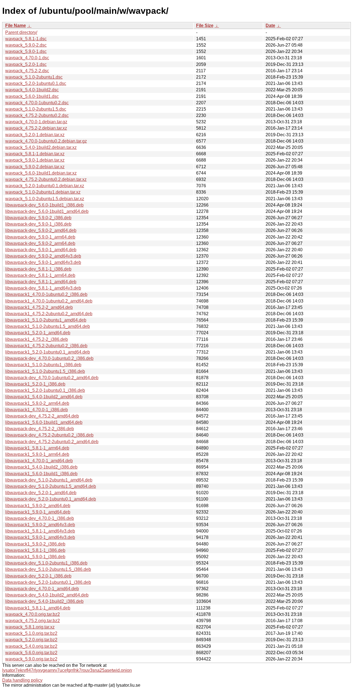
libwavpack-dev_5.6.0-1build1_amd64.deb (47, 211)
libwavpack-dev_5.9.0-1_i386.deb (38, 224)
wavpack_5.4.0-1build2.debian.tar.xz (41, 147)
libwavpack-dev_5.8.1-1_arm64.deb (40, 275)
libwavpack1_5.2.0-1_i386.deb (35, 384)
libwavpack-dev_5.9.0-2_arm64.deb (40, 243)
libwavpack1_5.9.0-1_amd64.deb (37, 512)
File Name (15, 25)
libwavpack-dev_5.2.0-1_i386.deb (38, 576)
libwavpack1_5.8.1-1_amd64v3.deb (40, 531)
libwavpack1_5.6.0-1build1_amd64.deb (43, 422)
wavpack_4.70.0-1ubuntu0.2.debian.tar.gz (46, 141)
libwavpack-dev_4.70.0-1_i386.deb (39, 518)
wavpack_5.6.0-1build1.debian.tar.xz (41, 173)
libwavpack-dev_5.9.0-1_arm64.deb (40, 237)
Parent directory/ (21, 32)
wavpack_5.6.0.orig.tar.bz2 (31, 652)
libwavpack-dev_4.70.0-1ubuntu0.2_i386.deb (49, 358)
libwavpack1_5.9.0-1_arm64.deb (37, 454)
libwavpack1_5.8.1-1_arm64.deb (37, 448)
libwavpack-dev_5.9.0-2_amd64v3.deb (43, 256)
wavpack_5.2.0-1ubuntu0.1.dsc (35, 83)
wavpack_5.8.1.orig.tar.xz (30, 627)
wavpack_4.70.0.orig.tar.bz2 (32, 614)
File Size (204, 25)
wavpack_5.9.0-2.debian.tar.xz (35, 166)
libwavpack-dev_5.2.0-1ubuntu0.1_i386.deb (48, 582)
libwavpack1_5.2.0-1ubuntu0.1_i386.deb (45, 390)
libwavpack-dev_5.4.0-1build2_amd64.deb (47, 595)
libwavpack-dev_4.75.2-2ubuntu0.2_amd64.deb (51, 441)
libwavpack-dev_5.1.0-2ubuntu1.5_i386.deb (48, 569)
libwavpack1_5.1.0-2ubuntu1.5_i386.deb (45, 371)
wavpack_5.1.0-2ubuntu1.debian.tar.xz (43, 192)
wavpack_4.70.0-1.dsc (27, 57)
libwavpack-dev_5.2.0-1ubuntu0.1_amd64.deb (50, 499)
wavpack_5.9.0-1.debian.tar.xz (35, 160)
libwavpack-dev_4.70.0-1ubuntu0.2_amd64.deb (51, 377)
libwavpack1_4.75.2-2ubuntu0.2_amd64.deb (48, 313)
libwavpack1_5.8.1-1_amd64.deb (37, 608)
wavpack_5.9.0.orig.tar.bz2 (31, 659)
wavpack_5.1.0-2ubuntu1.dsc (34, 77)
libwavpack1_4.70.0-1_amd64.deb (39, 460)
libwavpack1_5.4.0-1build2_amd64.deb (43, 396)
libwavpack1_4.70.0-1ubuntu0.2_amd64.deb (48, 301)
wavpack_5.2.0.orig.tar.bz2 (31, 639)
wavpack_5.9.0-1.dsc (26, 51)
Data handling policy (22, 680)
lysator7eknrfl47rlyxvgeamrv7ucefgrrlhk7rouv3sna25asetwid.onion (67, 670)
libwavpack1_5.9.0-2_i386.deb (35, 544)
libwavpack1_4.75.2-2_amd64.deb (39, 307)
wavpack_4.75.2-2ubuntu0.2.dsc (37, 115)
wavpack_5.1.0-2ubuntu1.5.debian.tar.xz (44, 198)
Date (270, 25)
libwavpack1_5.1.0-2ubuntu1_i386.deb (43, 364)
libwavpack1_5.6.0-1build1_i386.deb (41, 473)
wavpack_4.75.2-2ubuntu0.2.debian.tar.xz (46, 179)
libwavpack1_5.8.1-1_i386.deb (35, 550)
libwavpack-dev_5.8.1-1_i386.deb (38, 269)
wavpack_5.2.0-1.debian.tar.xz (35, 134)
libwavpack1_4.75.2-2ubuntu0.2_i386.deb (46, 345)
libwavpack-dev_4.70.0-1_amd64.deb (42, 588)
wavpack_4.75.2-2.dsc (27, 70)
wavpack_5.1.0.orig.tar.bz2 (31, 633)
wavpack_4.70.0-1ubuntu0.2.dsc (37, 102)
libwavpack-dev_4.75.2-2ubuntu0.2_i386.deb (49, 435)
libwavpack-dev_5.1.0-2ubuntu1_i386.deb (46, 563)
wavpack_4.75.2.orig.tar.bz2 (32, 620)
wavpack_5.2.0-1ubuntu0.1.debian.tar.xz (44, 185)
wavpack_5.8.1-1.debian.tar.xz (35, 153)
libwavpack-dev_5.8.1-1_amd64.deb (40, 281)
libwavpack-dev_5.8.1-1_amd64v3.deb (43, 288)
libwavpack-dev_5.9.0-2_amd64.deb (40, 230)
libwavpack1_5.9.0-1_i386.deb (35, 556)
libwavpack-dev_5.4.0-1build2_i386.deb (44, 601)
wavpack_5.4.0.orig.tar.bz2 (31, 646)
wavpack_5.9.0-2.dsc (26, 45)
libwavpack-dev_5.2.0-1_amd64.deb (40, 492)
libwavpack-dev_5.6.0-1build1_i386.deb (44, 205)
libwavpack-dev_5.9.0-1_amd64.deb (40, 249)
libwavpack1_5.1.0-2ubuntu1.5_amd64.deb (47, 326)
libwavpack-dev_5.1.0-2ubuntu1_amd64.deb (48, 480)
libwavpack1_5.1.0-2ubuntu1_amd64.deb (45, 320)
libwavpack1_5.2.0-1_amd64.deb (37, 332)
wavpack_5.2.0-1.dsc (26, 64)
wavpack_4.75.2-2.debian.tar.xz (36, 128)
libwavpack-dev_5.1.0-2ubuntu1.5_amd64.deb (50, 486)
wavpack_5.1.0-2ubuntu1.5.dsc (35, 109)
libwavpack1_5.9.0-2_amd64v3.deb (40, 524)
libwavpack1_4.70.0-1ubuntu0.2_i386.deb (46, 294)
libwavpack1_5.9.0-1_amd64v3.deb (40, 537)
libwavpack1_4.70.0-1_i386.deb (36, 409)
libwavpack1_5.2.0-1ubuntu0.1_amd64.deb (47, 352)
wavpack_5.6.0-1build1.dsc (32, 96)
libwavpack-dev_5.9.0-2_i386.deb (38, 217)
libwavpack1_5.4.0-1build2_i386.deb (41, 467)
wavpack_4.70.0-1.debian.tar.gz (36, 121)
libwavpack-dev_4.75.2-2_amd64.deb (42, 416)
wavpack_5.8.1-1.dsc (26, 38)
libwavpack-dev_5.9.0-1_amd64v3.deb (43, 262)
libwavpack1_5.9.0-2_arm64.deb (37, 403)
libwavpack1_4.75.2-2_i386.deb (36, 339)
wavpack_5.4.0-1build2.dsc (32, 89)
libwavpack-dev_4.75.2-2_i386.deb (39, 428)
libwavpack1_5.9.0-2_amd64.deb (37, 505)
